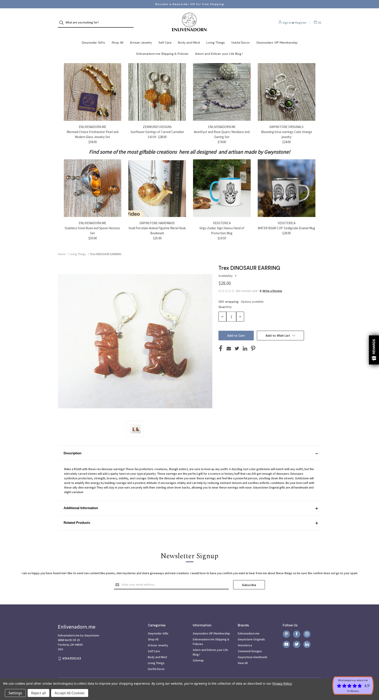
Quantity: (225, 307)
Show (374, 350)
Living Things (215, 42)
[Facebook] (220, 348)
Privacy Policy (281, 683)
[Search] (63, 23)
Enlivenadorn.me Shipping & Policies (162, 54)
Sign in (286, 23)
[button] (189, 453)
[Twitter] (237, 348)
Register (301, 23)
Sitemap (198, 660)
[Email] (229, 348)
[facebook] (297, 634)
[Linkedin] (245, 348)
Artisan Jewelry (141, 42)
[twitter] (297, 644)
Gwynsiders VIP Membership (277, 42)
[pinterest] (286, 634)
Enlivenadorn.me (248, 633)
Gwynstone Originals (251, 639)
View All (243, 663)
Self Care (165, 42)
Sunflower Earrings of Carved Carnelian (157, 132)
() (319, 23)
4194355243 (71, 659)
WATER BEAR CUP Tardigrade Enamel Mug (286, 228)
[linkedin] (307, 644)
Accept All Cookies (70, 693)
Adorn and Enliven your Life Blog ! (219, 54)
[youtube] (286, 644)
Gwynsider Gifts (93, 42)
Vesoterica (245, 645)
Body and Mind (189, 42)
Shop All (117, 42)
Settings (15, 693)
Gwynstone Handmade (252, 657)
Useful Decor (240, 42)
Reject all (38, 693)
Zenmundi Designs (250, 651)
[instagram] (307, 634)
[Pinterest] (253, 348)
